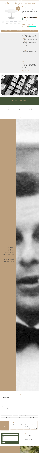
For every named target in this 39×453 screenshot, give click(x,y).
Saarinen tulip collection (34, 415)
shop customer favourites (7, 417)
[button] (9, 425)
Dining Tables (21, 415)
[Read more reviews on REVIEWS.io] (4, 427)
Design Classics (10, 415)
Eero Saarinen (24, 7)
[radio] (22, 17)
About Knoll (3, 415)
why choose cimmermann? (19, 100)
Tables (19, 417)
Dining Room (15, 415)
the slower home (32, 417)
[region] (24, 425)
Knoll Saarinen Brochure (25, 71)
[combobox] (26, 21)
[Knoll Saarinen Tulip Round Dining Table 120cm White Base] (11, 13)
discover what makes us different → (19, 102)
